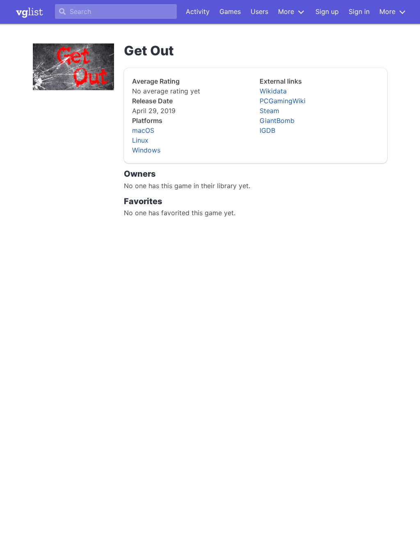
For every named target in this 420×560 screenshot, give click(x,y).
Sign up (327, 11)
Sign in (359, 11)
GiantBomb (277, 120)
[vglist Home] (29, 12)
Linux (140, 140)
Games (230, 11)
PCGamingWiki (283, 101)
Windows (146, 150)
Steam (269, 111)
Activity (198, 11)
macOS (143, 130)
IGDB (267, 130)
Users (259, 11)
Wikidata (273, 91)
